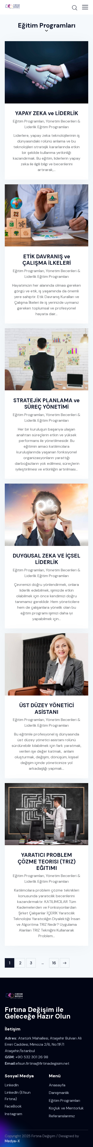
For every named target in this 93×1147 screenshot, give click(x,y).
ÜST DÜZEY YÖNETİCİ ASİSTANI (46, 708)
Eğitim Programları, (29, 121)
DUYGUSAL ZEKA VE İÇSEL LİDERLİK (46, 559)
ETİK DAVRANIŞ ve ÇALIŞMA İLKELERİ (46, 259)
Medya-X (12, 1141)
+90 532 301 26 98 (32, 1056)
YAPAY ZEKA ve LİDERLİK (46, 113)
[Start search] (75, 7)
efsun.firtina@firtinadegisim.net (42, 1063)
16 (55, 962)
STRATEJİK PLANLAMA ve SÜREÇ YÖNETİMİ (46, 403)
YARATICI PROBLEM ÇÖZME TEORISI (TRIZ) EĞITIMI (47, 861)
